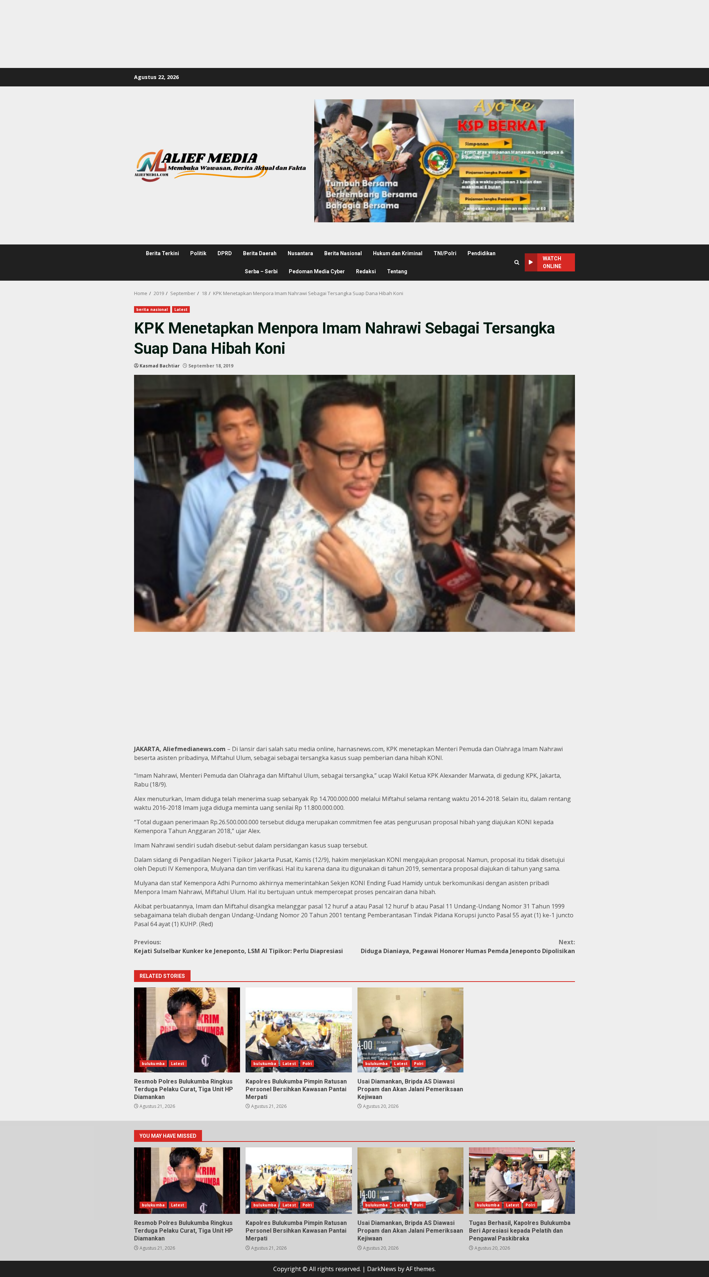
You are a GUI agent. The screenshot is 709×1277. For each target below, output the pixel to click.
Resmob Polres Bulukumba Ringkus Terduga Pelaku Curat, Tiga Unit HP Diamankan (187, 1029)
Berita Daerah (260, 253)
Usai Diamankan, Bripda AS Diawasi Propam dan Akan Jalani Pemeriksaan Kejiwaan (410, 1029)
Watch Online (552, 262)
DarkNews (381, 1269)
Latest (181, 309)
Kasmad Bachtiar (160, 366)
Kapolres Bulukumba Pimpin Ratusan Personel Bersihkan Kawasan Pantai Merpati (299, 1029)
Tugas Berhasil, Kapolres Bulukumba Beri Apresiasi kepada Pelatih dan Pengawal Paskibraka (522, 1180)
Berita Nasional (343, 253)
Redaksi (366, 271)
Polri (307, 1063)
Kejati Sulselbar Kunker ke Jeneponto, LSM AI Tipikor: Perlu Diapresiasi (238, 946)
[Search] (516, 262)
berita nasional (152, 309)
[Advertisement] (134, 16)
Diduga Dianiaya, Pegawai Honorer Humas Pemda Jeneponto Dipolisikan (468, 946)
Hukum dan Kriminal (397, 253)
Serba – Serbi (261, 271)
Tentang (397, 271)
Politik (198, 253)
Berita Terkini (162, 253)
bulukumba (153, 1063)
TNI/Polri (445, 253)
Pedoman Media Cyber (317, 271)
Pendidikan (481, 253)
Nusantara (300, 253)
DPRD (225, 253)
